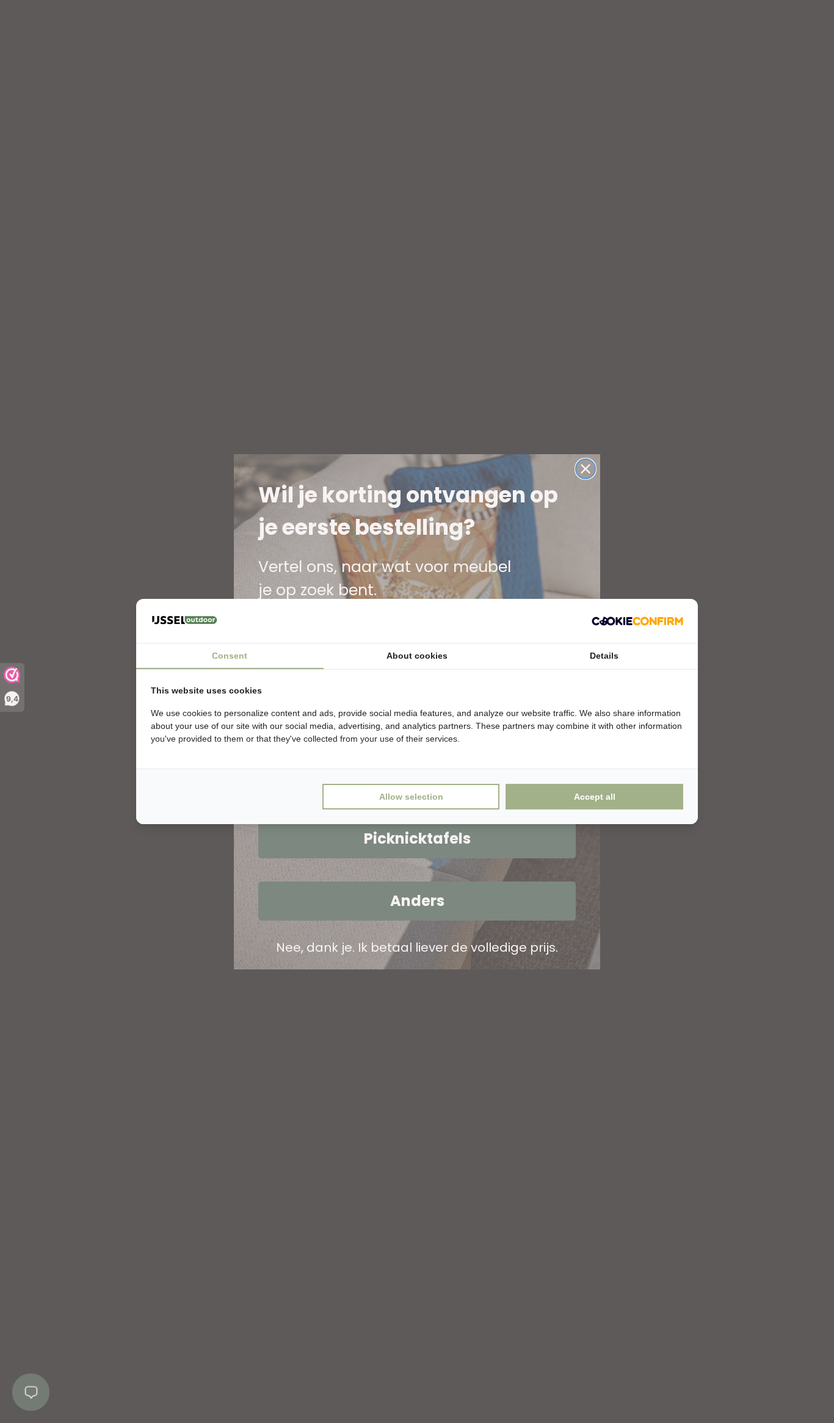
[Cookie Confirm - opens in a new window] (637, 620)
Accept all (594, 797)
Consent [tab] (229, 656)
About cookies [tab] (417, 656)
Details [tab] (604, 656)
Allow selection (411, 797)
